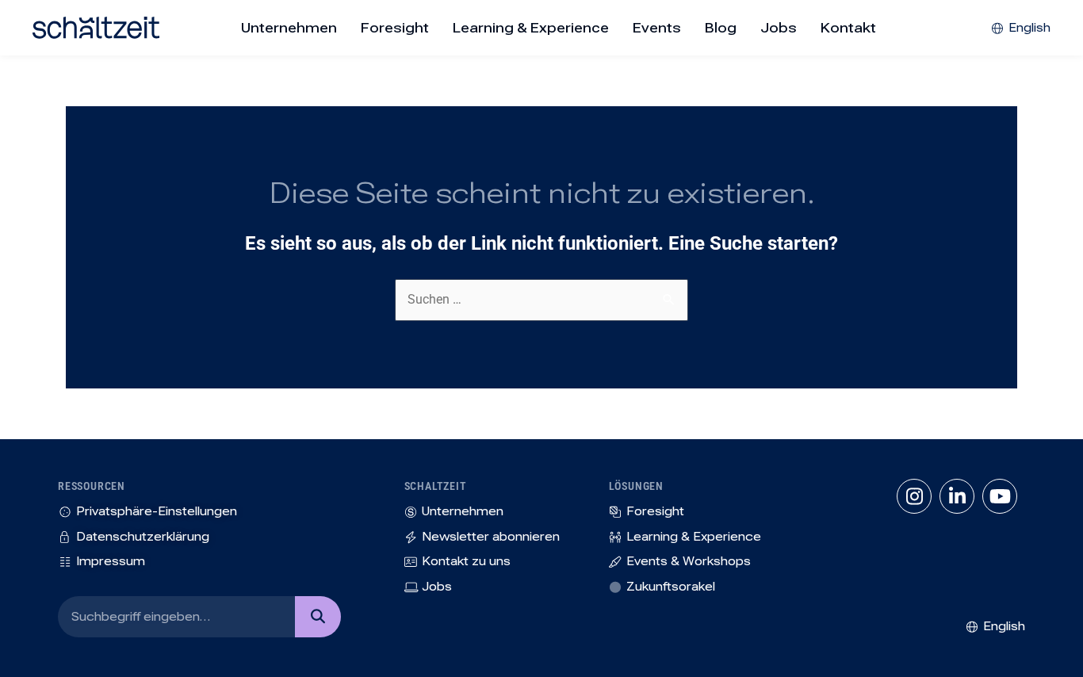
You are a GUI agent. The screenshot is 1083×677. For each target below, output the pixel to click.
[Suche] (317, 616)
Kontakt (848, 28)
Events (657, 28)
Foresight (395, 28)
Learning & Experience (531, 28)
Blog (721, 28)
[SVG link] (96, 28)
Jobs (778, 28)
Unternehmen (289, 28)
